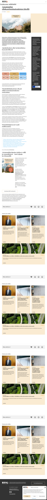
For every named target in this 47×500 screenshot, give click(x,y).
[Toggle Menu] (46, 1)
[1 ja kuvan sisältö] (4, 83)
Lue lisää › (4, 333)
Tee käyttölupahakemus (38, 483)
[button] (45, 487)
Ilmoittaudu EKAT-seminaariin (9, 191)
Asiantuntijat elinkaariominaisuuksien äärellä (15, 8)
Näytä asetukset (42, 496)
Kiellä (34, 496)
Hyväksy (26, 496)
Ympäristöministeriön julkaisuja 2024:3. (13, 84)
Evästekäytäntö (34, 498)
